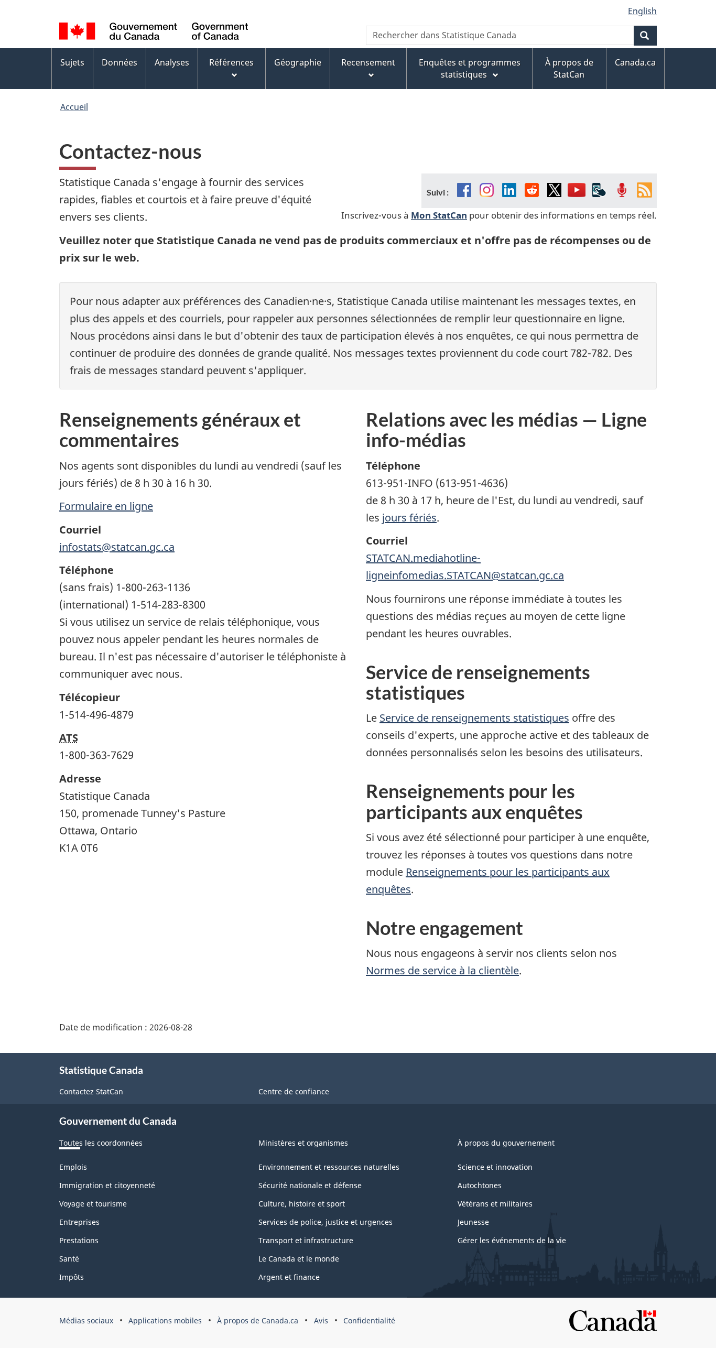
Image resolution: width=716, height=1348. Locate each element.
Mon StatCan (439, 215)
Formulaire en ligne (106, 506)
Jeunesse (473, 1222)
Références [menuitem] (231, 62)
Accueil (74, 107)
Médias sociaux (86, 1320)
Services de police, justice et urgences (325, 1222)
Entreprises (79, 1222)
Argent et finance (289, 1277)
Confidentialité (369, 1320)
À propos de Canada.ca (257, 1320)
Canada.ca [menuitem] (635, 62)
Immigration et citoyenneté (107, 1185)
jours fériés (409, 517)
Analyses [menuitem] (172, 62)
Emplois (73, 1167)
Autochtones (480, 1185)
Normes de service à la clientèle (442, 970)
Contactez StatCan (91, 1091)
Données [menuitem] (119, 62)
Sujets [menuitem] (72, 62)
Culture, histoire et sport (301, 1204)
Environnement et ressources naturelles (328, 1167)
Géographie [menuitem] (297, 62)
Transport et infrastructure (305, 1240)
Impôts (71, 1277)
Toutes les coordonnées (101, 1143)
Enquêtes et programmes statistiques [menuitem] (469, 68)
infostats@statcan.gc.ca (117, 547)
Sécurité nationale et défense (310, 1185)
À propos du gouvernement (506, 1143)
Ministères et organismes (303, 1143)
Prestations (79, 1240)
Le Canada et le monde (298, 1259)
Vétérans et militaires (495, 1204)
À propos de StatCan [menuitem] (569, 68)
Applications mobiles (165, 1320)
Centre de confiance (293, 1091)
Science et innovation (495, 1167)
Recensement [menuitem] (368, 62)
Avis (321, 1320)
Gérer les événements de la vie (512, 1240)
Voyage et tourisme (93, 1204)
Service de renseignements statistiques (474, 718)
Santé (69, 1259)
